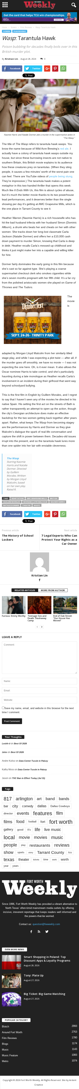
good (20, 829)
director (8, 813)
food (20, 821)
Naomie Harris (58, 502)
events (23, 813)
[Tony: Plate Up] (11, 981)
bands (64, 799)
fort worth (60, 822)
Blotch (5, 1026)
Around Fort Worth (12, 1032)
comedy (27, 806)
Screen (6, 31)
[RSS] (40, 932)
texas (9, 859)
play (23, 845)
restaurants (40, 845)
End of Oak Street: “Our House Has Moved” (62, 618)
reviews (62, 845)
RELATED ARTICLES (25, 590)
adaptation (18, 498)
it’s (29, 829)
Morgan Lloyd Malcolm (35, 502)
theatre (26, 505)
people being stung (60, 176)
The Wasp (13, 458)
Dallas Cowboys (60, 806)
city (15, 806)
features (42, 813)
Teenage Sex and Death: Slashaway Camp (37, 618)
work (54, 859)
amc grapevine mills (37, 498)
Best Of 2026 (20, 743)
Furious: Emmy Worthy (14, 615)
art (39, 798)
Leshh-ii (6, 743)
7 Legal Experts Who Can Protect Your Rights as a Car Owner (59, 539)
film (59, 813)
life (37, 829)
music (57, 837)
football (32, 821)
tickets (36, 859)
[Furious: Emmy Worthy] (14, 605)
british (53, 498)
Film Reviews (20, 31)
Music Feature (10, 1055)
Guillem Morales (11, 502)
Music (5, 1049)
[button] (73, 5)
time (45, 859)
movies (40, 837)
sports (20, 852)
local (9, 837)
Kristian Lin (11, 58)
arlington (24, 798)
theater (23, 859)
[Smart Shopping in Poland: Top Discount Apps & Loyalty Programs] (11, 962)
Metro (5, 1061)
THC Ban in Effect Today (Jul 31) (28, 778)
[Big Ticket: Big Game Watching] (11, 999)
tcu (70, 852)
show (8, 852)
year (6, 866)
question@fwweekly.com (46, 924)
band (50, 798)
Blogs (5, 1043)
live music (52, 829)
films (8, 821)
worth (65, 859)
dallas (41, 806)
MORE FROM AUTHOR (53, 590)
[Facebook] (39, 580)
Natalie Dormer (11, 505)
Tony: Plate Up (34, 975)
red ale (64, 148)
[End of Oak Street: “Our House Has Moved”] (65, 605)
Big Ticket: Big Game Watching (44, 994)
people (10, 845)
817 (8, 799)
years (15, 865)
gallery (8, 829)
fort (42, 822)
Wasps (37, 505)
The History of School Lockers (17, 537)
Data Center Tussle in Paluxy (33, 761)
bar (6, 806)
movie (24, 837)
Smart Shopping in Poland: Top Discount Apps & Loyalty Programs (47, 958)
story (30, 852)
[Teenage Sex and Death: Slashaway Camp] (39, 605)
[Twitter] (47, 932)
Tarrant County (50, 852)
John (4, 752)
